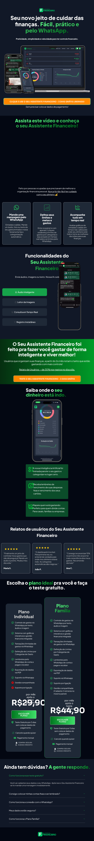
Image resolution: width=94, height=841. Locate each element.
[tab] (24, 292)
